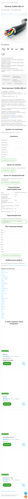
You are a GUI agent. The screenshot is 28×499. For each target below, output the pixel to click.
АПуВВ (2, 314)
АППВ (2, 309)
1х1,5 (2, 242)
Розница (9, 491)
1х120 (2, 239)
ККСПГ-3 (5, 397)
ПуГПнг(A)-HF (4, 277)
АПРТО (3, 313)
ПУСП (2, 295)
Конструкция (6, 79)
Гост (4, 83)
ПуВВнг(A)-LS (4, 298)
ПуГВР (2, 285)
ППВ (2, 274)
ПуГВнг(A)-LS (4, 283)
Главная (2, 2)
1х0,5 (2, 230)
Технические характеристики (17, 77)
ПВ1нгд (3, 300)
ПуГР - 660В (4, 278)
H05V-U (3, 304)
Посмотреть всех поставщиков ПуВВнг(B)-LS (12, 222)
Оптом (13, 491)
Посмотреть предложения (10, 182)
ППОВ (2, 270)
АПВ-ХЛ (3, 318)
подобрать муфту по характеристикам (17, 265)
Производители (18, 83)
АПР (2, 311)
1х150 (2, 244)
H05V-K (3, 303)
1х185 (2, 249)
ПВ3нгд (3, 301)
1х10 (2, 235)
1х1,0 (2, 237)
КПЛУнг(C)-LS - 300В (8, 478)
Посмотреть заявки (8, 170)
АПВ (2, 316)
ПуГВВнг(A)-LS (4, 288)
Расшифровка (6, 76)
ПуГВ (2, 280)
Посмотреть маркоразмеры (11, 255)
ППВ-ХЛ (3, 275)
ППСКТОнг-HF (4, 272)
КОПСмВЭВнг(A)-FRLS (8, 437)
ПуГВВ (2, 287)
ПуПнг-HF (3, 293)
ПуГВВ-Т (3, 290)
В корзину (7, 363)
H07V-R (3, 306)
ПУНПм (3, 291)
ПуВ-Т (2, 296)
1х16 (2, 247)
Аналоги (9, 83)
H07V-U (3, 308)
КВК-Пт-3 (5, 354)
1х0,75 (2, 232)
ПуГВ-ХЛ (3, 282)
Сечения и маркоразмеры (16, 80)
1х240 (2, 251)
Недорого (3, 491)
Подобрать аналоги (8, 160)
